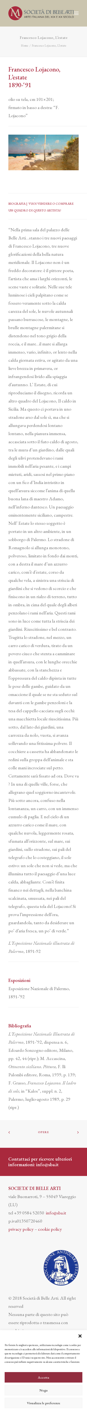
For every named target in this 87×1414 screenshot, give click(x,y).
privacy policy (21, 1229)
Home (24, 46)
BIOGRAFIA (17, 204)
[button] (80, 1336)
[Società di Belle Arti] (41, 13)
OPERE (43, 1132)
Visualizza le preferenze (43, 1403)
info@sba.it (47, 1165)
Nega (43, 1390)
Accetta (43, 1377)
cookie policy (50, 1229)
